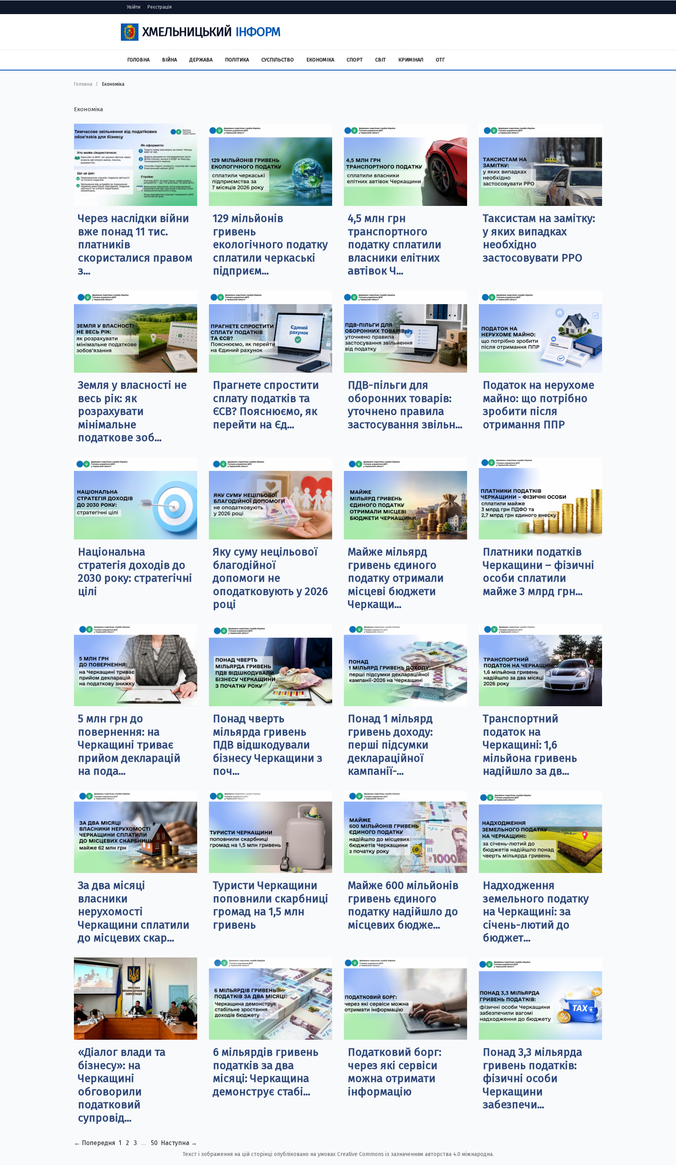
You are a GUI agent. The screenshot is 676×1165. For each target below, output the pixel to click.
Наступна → (179, 1143)
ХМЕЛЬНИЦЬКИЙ (211, 31)
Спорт (355, 60)
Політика (237, 60)
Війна (169, 60)
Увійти (133, 7)
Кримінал (410, 60)
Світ (380, 60)
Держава (200, 60)
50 (154, 1143)
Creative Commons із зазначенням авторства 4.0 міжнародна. (415, 1154)
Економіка (320, 60)
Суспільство (277, 60)
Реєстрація (159, 7)
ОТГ (440, 60)
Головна (138, 60)
